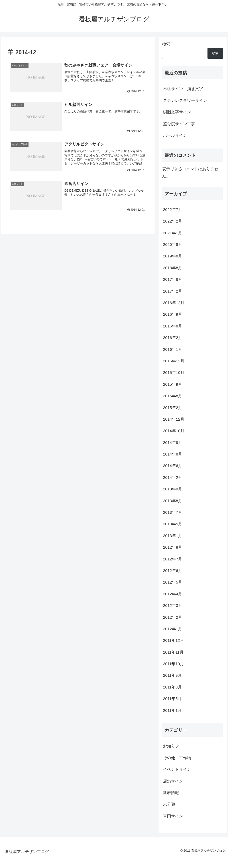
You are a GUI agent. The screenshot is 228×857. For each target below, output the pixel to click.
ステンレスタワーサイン (185, 100)
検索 (166, 44)
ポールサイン (175, 135)
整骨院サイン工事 (179, 124)
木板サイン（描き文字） (185, 88)
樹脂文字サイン (177, 112)
